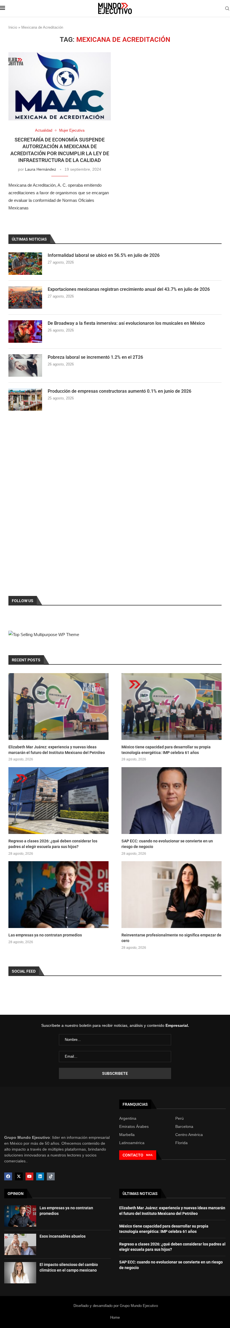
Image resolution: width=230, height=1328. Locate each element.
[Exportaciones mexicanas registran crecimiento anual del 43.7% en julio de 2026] (25, 297)
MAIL (149, 1154)
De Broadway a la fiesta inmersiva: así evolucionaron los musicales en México (126, 323)
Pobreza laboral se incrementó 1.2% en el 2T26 (95, 357)
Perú (179, 1118)
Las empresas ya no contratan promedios (45, 935)
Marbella (127, 1135)
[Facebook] (8, 1176)
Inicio (12, 27)
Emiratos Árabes (134, 1126)
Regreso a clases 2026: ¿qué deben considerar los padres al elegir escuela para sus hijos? (52, 844)
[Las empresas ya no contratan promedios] (58, 894)
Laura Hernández (40, 169)
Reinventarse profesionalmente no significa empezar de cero (171, 938)
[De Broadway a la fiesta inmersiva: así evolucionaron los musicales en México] (25, 331)
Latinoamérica (131, 1143)
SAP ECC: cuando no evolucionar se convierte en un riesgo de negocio (167, 844)
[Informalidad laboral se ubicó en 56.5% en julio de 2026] (25, 263)
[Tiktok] (51, 1176)
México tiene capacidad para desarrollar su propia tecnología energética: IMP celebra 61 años (166, 750)
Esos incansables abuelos (63, 1236)
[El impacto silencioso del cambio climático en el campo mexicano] (20, 1272)
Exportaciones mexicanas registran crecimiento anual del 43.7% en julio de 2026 (129, 289)
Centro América (189, 1135)
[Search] (227, 8)
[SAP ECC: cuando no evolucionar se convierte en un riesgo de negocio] (171, 800)
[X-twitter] (19, 1176)
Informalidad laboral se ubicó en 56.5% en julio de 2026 (104, 255)
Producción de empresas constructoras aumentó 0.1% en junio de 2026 (119, 391)
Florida (181, 1143)
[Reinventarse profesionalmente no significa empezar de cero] (171, 894)
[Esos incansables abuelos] (20, 1244)
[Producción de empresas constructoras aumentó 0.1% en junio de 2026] (25, 399)
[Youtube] (29, 1176)
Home (115, 1317)
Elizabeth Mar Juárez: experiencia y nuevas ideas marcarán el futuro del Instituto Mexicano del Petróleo (56, 750)
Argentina (127, 1118)
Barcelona (184, 1126)
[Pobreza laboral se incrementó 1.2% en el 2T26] (25, 365)
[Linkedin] (40, 1176)
